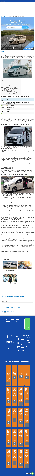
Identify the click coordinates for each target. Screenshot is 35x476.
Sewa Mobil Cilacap (26, 451)
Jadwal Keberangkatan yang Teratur (9, 90)
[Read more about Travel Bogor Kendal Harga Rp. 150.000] (10, 265)
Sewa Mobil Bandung (27, 366)
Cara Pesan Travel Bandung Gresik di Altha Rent (9, 93)
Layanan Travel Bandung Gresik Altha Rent (9, 87)
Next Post (32, 254)
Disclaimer (22, 347)
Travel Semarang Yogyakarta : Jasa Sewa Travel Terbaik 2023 (9, 283)
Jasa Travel (3, 51)
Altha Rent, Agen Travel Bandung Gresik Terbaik (9, 80)
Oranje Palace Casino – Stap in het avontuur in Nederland (11, 303)
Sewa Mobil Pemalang (14, 452)
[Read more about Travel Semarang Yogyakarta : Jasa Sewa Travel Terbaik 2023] (10, 277)
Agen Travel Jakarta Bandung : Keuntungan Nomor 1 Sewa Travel (25, 270)
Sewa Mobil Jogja (8, 389)
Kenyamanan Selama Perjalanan (9, 86)
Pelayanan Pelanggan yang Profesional (10, 85)
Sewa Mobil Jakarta (7, 366)
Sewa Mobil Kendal (14, 431)
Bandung (8, 116)
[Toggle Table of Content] (19, 79)
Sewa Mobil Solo (20, 366)
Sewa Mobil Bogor (26, 389)
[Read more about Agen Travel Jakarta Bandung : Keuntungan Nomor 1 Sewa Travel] (25, 264)
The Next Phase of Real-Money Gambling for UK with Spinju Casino (13, 296)
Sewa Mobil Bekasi (20, 410)
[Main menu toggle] (33, 1)
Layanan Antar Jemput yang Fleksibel (9, 91)
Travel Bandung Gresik (5, 53)
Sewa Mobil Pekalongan (20, 432)
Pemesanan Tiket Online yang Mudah (9, 89)
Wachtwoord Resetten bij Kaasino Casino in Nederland (11, 307)
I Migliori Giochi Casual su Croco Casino (8, 311)
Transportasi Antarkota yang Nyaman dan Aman (11, 88)
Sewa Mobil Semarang (20, 390)
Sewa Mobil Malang (14, 366)
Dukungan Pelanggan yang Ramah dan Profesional (12, 92)
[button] (32, 473)
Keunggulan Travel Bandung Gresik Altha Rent (9, 81)
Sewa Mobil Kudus (26, 431)
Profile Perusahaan (22, 339)
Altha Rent (13, 248)
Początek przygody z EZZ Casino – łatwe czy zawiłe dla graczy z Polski (13, 300)
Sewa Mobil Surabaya (14, 390)
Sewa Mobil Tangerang (8, 411)
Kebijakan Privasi (22, 342)
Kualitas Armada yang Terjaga (8, 82)
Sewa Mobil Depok (14, 410)
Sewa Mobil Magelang (27, 411)
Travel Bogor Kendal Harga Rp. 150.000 (9, 271)
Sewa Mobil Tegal (8, 431)
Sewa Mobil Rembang (20, 452)
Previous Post (3, 254)
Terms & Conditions (22, 351)
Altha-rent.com (8, 113)
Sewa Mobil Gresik (8, 451)
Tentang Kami (22, 345)
